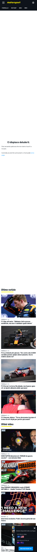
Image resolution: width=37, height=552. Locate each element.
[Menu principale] (3, 2)
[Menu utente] (33, 3)
